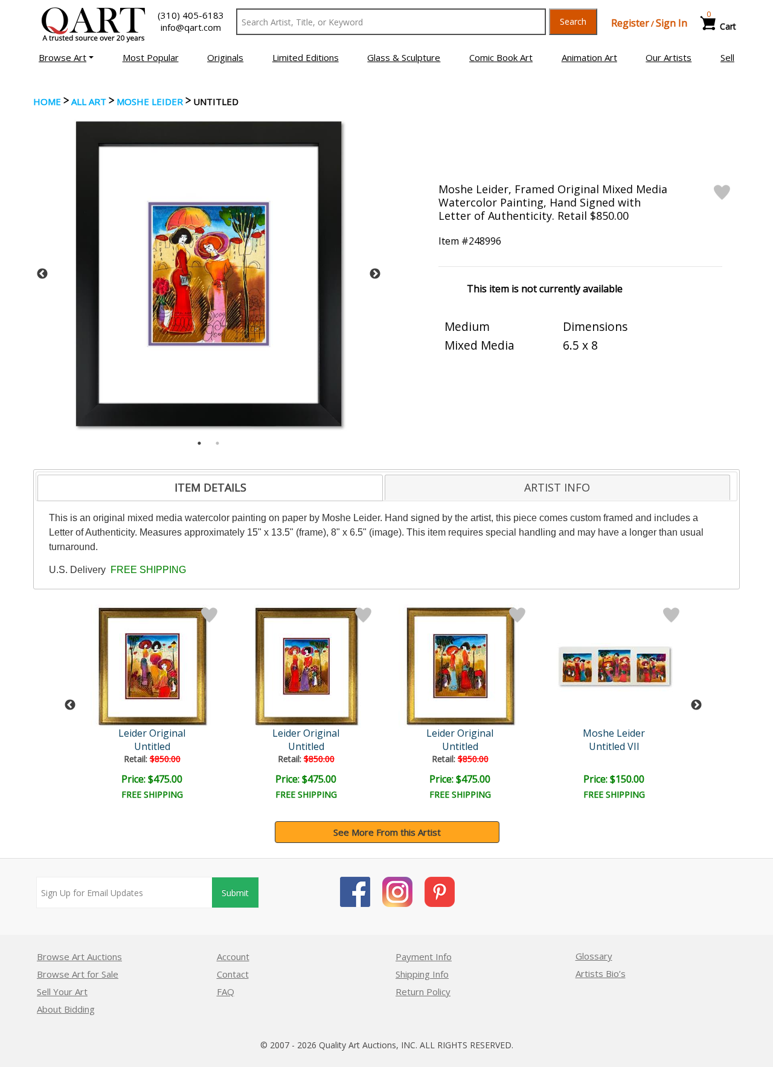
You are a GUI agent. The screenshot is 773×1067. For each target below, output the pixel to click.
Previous (42, 274)
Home (47, 101)
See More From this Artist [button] (387, 832)
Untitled (152, 746)
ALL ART (88, 101)
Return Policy (423, 991)
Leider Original (151, 733)
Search (573, 21)
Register (630, 23)
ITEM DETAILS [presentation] (210, 487)
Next (375, 274)
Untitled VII (614, 746)
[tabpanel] (208, 274)
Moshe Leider (150, 101)
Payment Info (424, 956)
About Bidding (66, 1009)
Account (233, 956)
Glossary (594, 956)
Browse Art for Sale (77, 974)
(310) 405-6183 (191, 15)
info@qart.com (191, 27)
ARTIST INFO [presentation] (557, 487)
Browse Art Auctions (79, 956)
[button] (66, 57)
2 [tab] (217, 443)
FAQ (225, 991)
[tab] (210, 488)
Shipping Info (422, 974)
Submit (235, 893)
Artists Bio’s (601, 973)
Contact (233, 974)
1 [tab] (199, 443)
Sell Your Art (62, 991)
